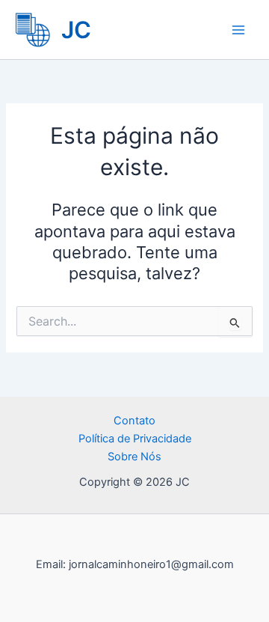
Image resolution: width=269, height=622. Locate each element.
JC (76, 29)
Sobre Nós (134, 456)
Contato (134, 420)
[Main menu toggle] (238, 30)
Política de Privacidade (134, 438)
